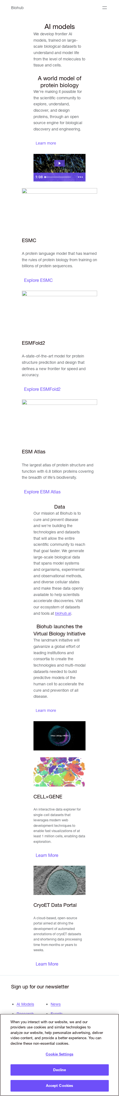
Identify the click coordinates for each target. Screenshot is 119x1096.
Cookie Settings (59, 1054)
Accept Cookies (59, 1085)
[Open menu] (104, 7)
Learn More (47, 855)
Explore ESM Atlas (42, 491)
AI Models (25, 1004)
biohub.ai (63, 613)
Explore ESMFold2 (42, 389)
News (56, 1004)
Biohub (17, 7)
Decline (59, 1070)
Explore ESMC (38, 280)
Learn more (46, 143)
